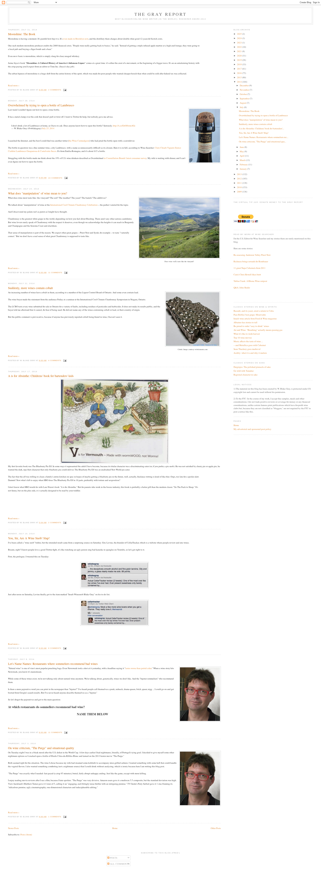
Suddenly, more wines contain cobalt (30, 288)
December (244, 85)
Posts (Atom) (26, 834)
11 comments (55, 272)
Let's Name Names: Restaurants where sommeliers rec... (263, 137)
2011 (239, 182)
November (245, 89)
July (242, 107)
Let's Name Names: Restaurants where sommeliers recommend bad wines (53, 664)
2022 (239, 46)
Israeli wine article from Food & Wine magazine (255, 318)
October (243, 94)
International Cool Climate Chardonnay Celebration (74, 204)
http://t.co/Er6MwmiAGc (124, 125)
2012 (239, 178)
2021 (239, 51)
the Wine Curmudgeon (79, 140)
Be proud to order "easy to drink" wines (251, 326)
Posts (113, 857)
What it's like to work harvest (247, 333)
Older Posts (216, 828)
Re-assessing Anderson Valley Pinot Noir (252, 254)
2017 (239, 68)
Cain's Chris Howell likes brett (247, 274)
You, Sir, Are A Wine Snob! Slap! (29, 538)
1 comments (54, 817)
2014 (239, 81)
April (242, 155)
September (245, 98)
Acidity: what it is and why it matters (250, 352)
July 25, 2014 (48, 128)
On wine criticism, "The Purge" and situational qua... (262, 141)
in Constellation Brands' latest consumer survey (125, 158)
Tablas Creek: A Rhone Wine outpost (250, 281)
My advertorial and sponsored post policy (252, 429)
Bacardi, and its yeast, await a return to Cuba (254, 310)
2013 (239, 174)
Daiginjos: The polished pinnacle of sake (252, 366)
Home (115, 828)
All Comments (119, 863)
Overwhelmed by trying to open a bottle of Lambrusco (41, 105)
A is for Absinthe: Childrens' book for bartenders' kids (41, 376)
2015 (239, 77)
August (243, 102)
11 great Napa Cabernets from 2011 (249, 267)
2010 (239, 187)
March (243, 160)
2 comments (54, 90)
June (242, 147)
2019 (239, 59)
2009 (239, 191)
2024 (239, 38)
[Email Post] (64, 90)
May (242, 151)
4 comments (54, 360)
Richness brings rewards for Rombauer (251, 261)
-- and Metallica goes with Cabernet (250, 345)
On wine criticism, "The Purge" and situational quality (41, 748)
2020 (239, 55)
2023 (239, 42)
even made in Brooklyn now (75, 38)
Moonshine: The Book (21, 34)
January (243, 168)
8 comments (54, 648)
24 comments (55, 178)
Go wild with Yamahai (244, 370)
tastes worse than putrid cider (138, 668)
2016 (239, 73)
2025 (239, 33)
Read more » (13, 85)
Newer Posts (13, 828)
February (244, 164)
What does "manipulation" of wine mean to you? (37, 193)
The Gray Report (160, 14)
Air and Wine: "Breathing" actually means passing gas (258, 329)
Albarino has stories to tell (245, 322)
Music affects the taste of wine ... (248, 341)
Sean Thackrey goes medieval (247, 349)
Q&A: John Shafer (242, 287)
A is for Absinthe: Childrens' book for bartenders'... (261, 128)
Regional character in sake (245, 374)
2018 (239, 64)
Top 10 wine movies (243, 337)
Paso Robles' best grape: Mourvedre (250, 314)
